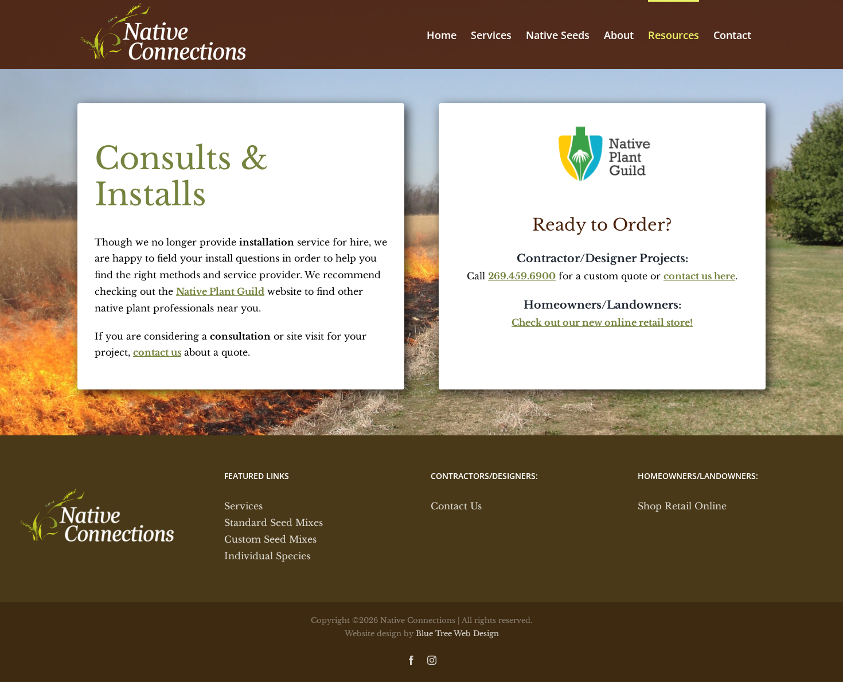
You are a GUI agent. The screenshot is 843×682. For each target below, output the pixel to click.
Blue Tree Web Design (457, 633)
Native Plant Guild (220, 291)
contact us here (699, 276)
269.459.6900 (522, 276)
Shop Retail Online (682, 506)
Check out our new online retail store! (602, 322)
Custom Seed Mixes (270, 539)
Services (243, 506)
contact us (157, 352)
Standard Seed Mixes (273, 522)
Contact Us (456, 506)
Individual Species (267, 556)
